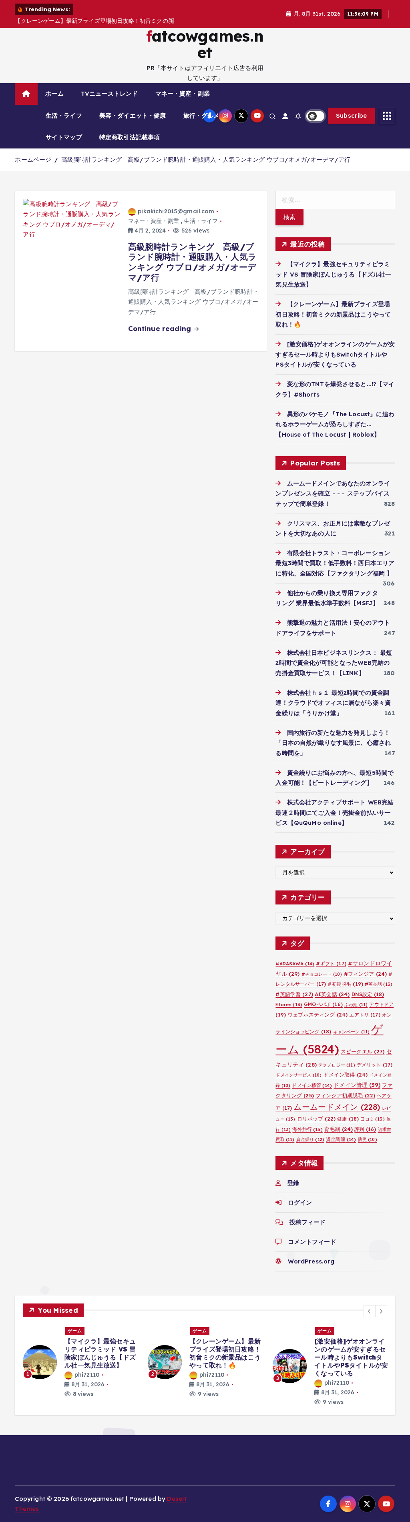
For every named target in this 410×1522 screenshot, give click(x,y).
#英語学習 (294, 994)
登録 (293, 1183)
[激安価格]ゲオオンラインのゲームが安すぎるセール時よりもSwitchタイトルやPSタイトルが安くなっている (335, 354)
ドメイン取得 (345, 1074)
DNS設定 (368, 994)
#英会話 (378, 984)
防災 (367, 1139)
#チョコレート (321, 974)
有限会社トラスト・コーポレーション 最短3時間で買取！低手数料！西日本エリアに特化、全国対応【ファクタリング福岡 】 (334, 563)
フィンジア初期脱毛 (345, 1095)
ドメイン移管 (312, 1085)
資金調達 (341, 1139)
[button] (370, 1311)
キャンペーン (351, 1032)
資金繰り (310, 1139)
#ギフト (331, 964)
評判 (365, 1129)
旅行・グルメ (201, 115)
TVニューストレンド (109, 93)
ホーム (54, 93)
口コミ (372, 1119)
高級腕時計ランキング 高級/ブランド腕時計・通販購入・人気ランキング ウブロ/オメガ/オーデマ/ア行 (206, 159)
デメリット (375, 1065)
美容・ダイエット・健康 (132, 115)
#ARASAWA (294, 964)
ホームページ (33, 159)
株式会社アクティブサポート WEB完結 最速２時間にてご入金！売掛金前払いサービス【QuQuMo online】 (337, 812)
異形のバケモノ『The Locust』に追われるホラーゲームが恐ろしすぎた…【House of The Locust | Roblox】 (334, 424)
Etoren (288, 1004)
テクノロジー (336, 1065)
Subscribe (351, 115)
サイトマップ (64, 137)
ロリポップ (316, 1118)
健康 (348, 1119)
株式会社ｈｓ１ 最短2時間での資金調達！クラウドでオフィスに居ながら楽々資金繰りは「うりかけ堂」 (333, 703)
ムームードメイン (336, 1107)
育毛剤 (338, 1129)
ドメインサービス (298, 1075)
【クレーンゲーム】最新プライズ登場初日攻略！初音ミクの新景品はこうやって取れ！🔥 (333, 314)
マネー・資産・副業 (182, 93)
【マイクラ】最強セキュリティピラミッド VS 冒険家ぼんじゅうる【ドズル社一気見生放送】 (333, 274)
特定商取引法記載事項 (129, 137)
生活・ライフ (64, 115)
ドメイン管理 (357, 1085)
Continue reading (160, 328)
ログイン (300, 1202)
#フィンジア (365, 974)
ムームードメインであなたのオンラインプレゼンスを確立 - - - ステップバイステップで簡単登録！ (332, 493)
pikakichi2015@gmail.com (176, 211)
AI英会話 (332, 994)
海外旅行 (307, 1129)
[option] (80, 1362)
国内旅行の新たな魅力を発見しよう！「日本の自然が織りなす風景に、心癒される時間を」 (333, 743)
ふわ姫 (356, 1004)
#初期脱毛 (345, 984)
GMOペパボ (323, 1004)
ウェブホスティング (317, 1014)
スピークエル (363, 1051)
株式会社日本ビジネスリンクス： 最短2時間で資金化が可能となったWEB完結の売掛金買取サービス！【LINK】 (333, 663)
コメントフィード (312, 1241)
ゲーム (75, 1331)
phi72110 (86, 1374)
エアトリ (364, 1015)
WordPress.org (311, 1261)
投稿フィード (307, 1222)
